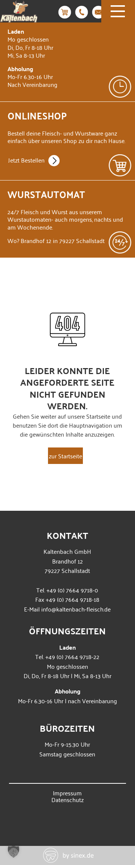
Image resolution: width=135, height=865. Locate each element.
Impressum (67, 792)
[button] (13, 851)
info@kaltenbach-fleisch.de (76, 609)
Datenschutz (67, 799)
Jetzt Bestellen (26, 160)
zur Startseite (65, 455)
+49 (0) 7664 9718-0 (72, 590)
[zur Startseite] (19, 17)
